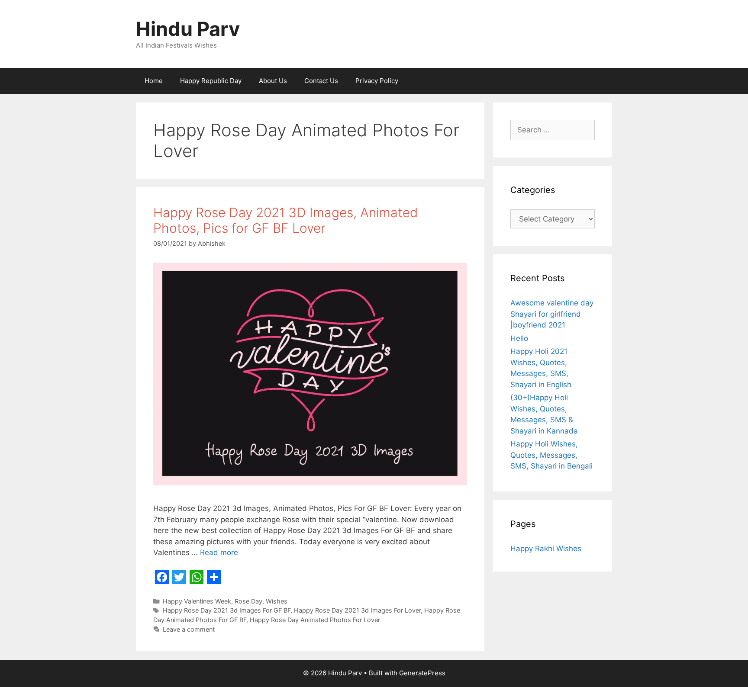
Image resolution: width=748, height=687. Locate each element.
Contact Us (321, 81)
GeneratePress (422, 673)
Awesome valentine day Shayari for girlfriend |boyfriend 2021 (551, 314)
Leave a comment (189, 629)
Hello (519, 338)
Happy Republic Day (211, 81)
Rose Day (248, 601)
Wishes (276, 601)
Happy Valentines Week (197, 601)
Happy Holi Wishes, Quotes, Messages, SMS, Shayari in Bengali (551, 455)
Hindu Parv (188, 29)
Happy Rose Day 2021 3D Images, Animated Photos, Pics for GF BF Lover (285, 220)
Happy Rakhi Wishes (545, 548)
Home (154, 81)
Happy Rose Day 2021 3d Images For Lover (357, 610)
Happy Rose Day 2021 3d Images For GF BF (226, 610)
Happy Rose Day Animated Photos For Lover (315, 619)
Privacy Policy (376, 81)
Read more (219, 552)
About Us (273, 81)
